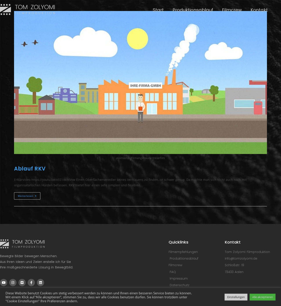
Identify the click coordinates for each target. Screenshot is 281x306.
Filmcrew (232, 10)
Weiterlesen (29, 195)
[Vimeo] (22, 282)
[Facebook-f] (31, 282)
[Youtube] (3, 282)
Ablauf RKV (30, 168)
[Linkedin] (40, 282)
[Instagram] (12, 282)
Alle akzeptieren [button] (262, 297)
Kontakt (259, 10)
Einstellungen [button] (236, 297)
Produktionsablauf (193, 10)
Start (158, 10)
